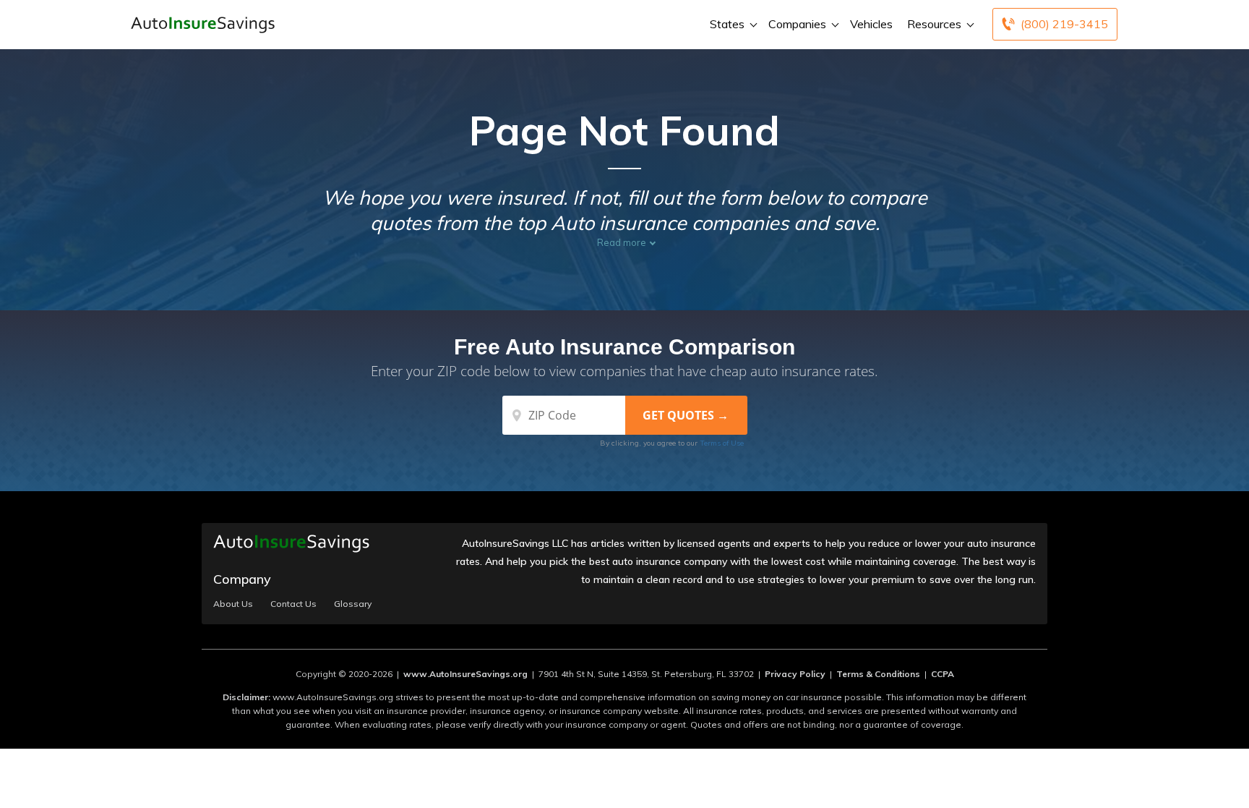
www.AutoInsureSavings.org (465, 673)
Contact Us (293, 604)
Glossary (353, 604)
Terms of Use (722, 443)
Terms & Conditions (878, 673)
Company (242, 579)
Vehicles (871, 24)
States (727, 24)
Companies (797, 24)
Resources (934, 24)
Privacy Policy (795, 673)
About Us (233, 604)
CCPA (942, 673)
